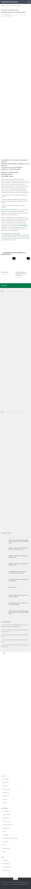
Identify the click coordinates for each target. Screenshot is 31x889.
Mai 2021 (5, 802)
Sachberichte (6, 841)
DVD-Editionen (6, 818)
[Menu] (29, 2)
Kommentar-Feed (7, 867)
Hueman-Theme (23, 884)
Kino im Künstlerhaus (7, 824)
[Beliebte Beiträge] (22, 536)
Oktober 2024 (6, 782)
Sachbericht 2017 (13, 587)
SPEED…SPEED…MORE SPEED (9, 209)
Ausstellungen (6, 811)
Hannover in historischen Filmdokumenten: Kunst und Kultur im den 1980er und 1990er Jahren (19, 541)
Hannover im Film (5, 5)
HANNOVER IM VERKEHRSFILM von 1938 (15, 235)
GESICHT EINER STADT (14, 199)
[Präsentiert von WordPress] (10, 884)
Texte (4, 845)
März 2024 (5, 785)
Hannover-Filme (4, 272)
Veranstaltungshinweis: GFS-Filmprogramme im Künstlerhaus (21, 274)
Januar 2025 (5, 779)
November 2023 (6, 789)
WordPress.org (6, 870)
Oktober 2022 (6, 796)
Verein (4, 851)
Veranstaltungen (16, 5)
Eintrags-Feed (6, 863)
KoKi (4, 831)
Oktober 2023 (6, 792)
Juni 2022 (5, 799)
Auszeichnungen (6, 814)
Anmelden (5, 860)
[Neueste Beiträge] (8, 536)
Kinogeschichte (6, 828)
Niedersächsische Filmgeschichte (10, 838)
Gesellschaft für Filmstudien (9, 2)
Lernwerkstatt (6, 834)
